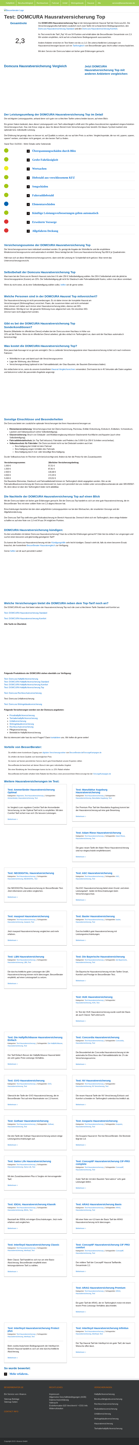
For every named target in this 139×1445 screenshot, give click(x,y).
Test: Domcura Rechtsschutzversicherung (23, 693)
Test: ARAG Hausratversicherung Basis (98, 1204)
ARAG (118, 1208)
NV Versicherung (98, 1086)
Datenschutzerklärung (59, 1400)
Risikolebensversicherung (105, 1409)
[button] (81, 151)
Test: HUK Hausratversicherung (94, 997)
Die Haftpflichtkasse (55, 1043)
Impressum (54, 1394)
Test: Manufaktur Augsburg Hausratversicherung (91, 791)
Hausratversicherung (26, 798)
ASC (117, 876)
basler (118, 920)
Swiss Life (27, 1167)
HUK (94, 1003)
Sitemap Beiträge (11, 1399)
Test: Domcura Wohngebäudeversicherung (23, 704)
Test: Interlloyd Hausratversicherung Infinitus (102, 1328)
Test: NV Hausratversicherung (93, 1080)
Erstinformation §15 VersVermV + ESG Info (68, 1405)
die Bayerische (121, 960)
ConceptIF (119, 1167)
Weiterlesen (12, 819)
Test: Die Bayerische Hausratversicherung (100, 956)
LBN (25, 962)
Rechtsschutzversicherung (21, 727)
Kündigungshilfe (58, 542)
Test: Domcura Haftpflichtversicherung (21, 679)
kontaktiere (55, 737)
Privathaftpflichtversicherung (22, 715)
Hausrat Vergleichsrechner (63, 369)
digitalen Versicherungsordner (54, 753)
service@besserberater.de (123, 3)
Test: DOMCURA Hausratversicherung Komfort (25, 618)
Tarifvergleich (78, 45)
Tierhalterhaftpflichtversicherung (24, 718)
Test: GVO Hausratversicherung (26, 1080)
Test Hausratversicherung (34, 796)
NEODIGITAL (29, 879)
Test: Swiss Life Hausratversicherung (29, 1161)
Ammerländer (13, 798)
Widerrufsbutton (56, 1408)
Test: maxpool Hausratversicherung (28, 916)
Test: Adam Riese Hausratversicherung (98, 832)
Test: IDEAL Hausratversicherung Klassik (32, 1204)
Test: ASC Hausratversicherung (94, 873)
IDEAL (26, 1210)
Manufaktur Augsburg (100, 798)
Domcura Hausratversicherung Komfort (99, 29)
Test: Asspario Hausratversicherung (97, 1121)
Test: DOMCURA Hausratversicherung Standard (25, 613)
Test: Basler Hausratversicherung (95, 916)
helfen (63, 285)
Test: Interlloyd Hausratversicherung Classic (33, 1244)
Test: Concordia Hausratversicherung (97, 1037)
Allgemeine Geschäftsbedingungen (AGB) (67, 1397)
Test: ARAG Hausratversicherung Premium (100, 1287)
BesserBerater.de (76, 753)
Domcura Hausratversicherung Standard (56, 29)
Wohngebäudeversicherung (22, 724)
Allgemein (20, 796)
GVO (49, 1084)
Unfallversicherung (18, 721)
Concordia (120, 1041)
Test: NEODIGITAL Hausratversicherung (31, 873)
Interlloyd (27, 1250)
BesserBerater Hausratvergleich (41, 545)
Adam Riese (120, 836)
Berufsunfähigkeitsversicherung (108, 1399)
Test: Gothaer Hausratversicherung (28, 1121)
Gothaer (51, 1124)
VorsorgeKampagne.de (92, 753)
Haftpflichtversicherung (104, 1394)
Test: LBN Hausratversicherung (26, 956)
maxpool (27, 922)
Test (36, 798)
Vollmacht (53, 1403)
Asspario (119, 1124)
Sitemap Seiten (11, 1402)
